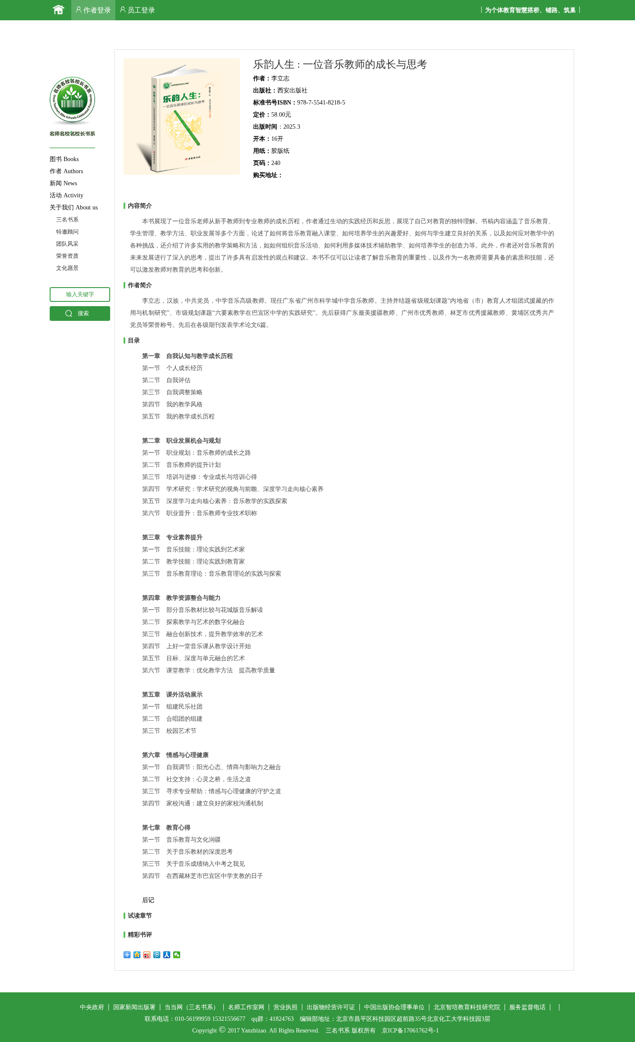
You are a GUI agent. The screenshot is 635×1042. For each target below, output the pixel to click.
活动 (66, 195)
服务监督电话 (527, 1007)
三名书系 (67, 219)
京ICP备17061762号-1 (410, 1030)
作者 (66, 171)
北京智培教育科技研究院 (467, 1007)
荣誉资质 (67, 256)
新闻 (63, 183)
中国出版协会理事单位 (394, 1007)
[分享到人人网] (167, 954)
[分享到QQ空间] (137, 954)
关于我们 (74, 207)
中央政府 (92, 1007)
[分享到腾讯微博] (157, 954)
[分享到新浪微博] (147, 954)
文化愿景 (67, 268)
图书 (64, 159)
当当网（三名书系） (192, 1007)
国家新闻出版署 (134, 1007)
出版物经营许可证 (331, 1007)
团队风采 (67, 244)
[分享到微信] (177, 954)
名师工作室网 (246, 1007)
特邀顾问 (67, 231)
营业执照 (285, 1007)
